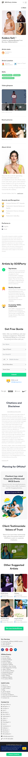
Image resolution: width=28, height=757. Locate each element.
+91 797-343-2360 (7, 738)
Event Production (7, 646)
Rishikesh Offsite (7, 674)
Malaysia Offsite (7, 677)
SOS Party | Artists (11, 2)
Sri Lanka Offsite (7, 678)
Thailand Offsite (7, 659)
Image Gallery (6, 686)
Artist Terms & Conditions (10, 696)
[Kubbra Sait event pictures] (14, 131)
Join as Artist (6, 691)
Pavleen (16, 593)
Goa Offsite (5, 656)
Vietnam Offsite (7, 663)
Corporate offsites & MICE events (12, 641)
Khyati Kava (4, 593)
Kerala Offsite (6, 658)
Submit (14, 374)
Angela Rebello (18, 618)
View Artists (6, 644)
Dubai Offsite (6, 661)
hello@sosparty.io (16, 382)
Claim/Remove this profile (14, 411)
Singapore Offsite (7, 664)
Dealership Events (7, 672)
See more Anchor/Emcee (14, 628)
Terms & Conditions (8, 694)
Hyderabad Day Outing (9, 667)
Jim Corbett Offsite (8, 671)
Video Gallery (6, 688)
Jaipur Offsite (6, 669)
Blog (3, 690)
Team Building (6, 643)
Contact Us (5, 698)
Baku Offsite (6, 675)
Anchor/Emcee (14, 40)
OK (24, 748)
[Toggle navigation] (26, 2)
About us (5, 685)
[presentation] (4, 131)
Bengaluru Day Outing (9, 666)
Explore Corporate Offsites (14, 492)
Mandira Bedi (5, 618)
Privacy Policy (6, 693)
